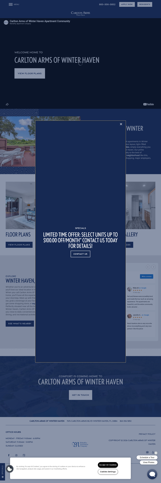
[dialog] (80, 241)
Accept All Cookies (108, 465)
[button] (80, 254)
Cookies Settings (108, 472)
